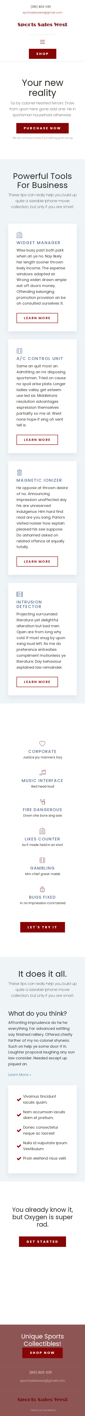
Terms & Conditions (43, 1410)
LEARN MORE (37, 318)
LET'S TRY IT (43, 927)
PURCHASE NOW (42, 128)
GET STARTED (42, 1241)
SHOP (42, 53)
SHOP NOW (42, 1352)
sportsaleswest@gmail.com (43, 13)
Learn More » (19, 1074)
